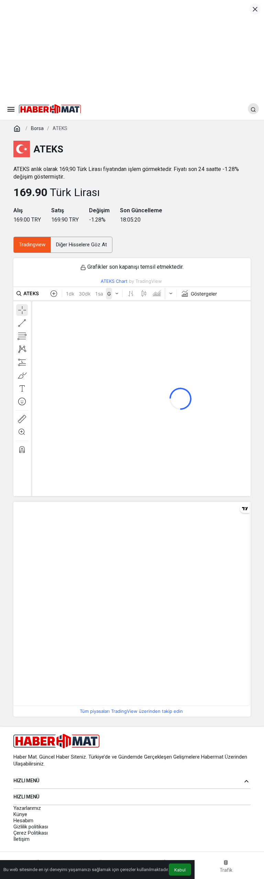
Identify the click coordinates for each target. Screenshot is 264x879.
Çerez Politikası (30, 833)
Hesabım (23, 820)
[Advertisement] (132, 48)
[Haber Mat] (50, 108)
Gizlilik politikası (30, 827)
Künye (20, 814)
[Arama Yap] (253, 108)
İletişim (21, 839)
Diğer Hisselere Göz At (81, 245)
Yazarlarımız (27, 808)
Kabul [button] (180, 869)
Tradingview (32, 245)
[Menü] (10, 108)
